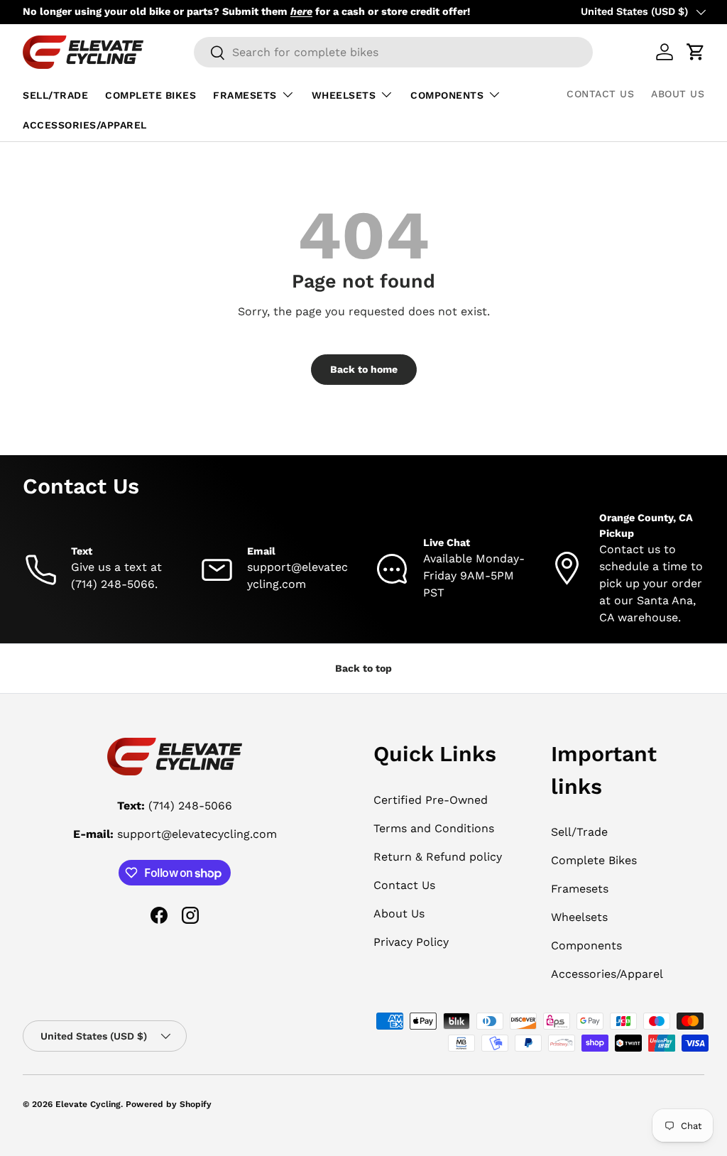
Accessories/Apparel (85, 125)
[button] (695, 51)
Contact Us (600, 93)
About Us (677, 93)
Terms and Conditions (433, 828)
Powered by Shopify (169, 1104)
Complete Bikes (150, 95)
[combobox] (394, 52)
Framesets (579, 888)
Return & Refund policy (437, 856)
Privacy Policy (411, 942)
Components (586, 945)
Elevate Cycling (88, 1104)
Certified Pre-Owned (430, 800)
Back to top (363, 668)
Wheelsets (579, 917)
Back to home (364, 369)
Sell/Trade (55, 95)
